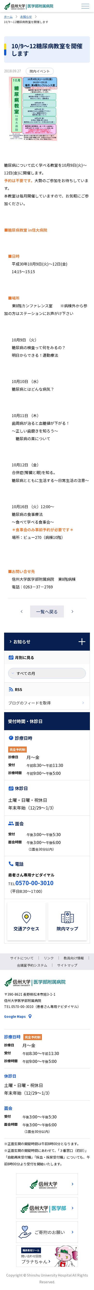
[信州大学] (47, 1184)
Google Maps (15, 1016)
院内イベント (40, 71)
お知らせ (26, 16)
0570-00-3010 (34, 882)
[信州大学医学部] (47, 1208)
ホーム (8, 16)
